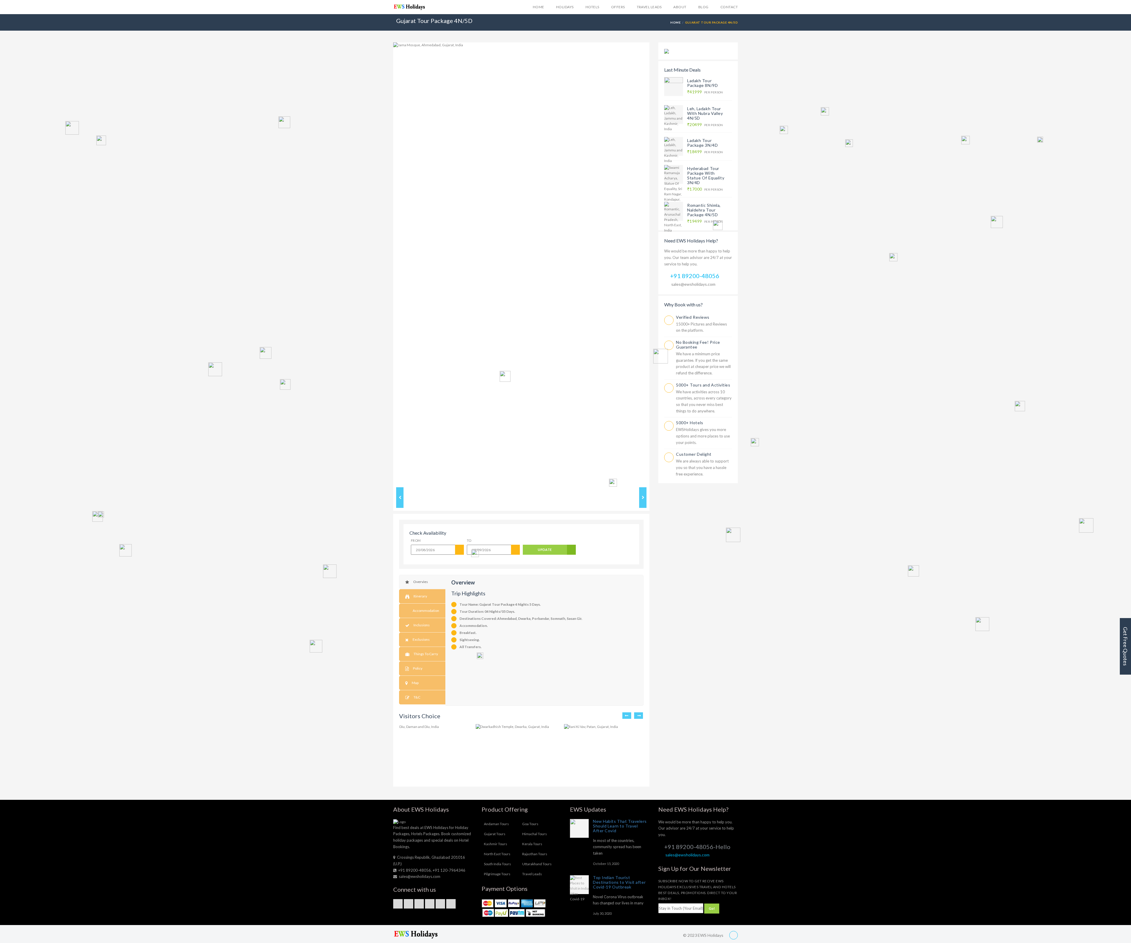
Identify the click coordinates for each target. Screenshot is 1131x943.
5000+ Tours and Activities (703, 384)
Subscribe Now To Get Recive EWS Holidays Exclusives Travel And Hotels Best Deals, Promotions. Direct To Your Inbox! (697, 890)
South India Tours (497, 864)
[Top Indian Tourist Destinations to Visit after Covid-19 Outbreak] (579, 884)
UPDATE (545, 549)
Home (538, 7)
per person (705, 92)
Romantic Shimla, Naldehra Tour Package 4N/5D (704, 210)
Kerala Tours (532, 844)
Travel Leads (649, 7)
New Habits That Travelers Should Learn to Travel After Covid (620, 826)
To (469, 540)
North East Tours (497, 854)
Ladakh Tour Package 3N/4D (702, 143)
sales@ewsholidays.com (693, 284)
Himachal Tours (534, 834)
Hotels (592, 7)
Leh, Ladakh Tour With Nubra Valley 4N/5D (705, 113)
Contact (729, 7)
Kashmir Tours (495, 844)
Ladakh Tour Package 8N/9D (702, 83)
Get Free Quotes (1125, 646)
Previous (384, 263)
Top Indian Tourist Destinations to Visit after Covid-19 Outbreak (619, 882)
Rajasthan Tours (534, 854)
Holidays (565, 7)
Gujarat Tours (494, 834)
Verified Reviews (693, 317)
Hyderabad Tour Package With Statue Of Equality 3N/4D (705, 175)
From (416, 540)
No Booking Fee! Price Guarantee (698, 344)
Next (658, 263)
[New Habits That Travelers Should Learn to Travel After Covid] (579, 828)
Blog (703, 7)
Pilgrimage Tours (497, 874)
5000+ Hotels (689, 422)
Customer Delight (694, 454)
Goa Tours (530, 824)
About (679, 7)
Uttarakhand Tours (537, 864)
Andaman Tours (496, 824)
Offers (618, 7)
